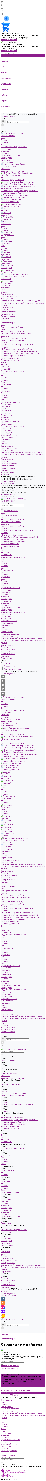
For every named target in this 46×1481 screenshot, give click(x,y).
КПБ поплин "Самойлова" (12, 535)
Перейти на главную (10, 1366)
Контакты (5, 470)
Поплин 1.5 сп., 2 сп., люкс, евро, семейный (19, 191)
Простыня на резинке (10, 402)
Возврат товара (8, 316)
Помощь (4, 461)
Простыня (5, 391)
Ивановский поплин (10, 358)
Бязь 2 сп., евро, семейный (12, 171)
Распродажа (6, 424)
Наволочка (6, 373)
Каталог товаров (8, 323)
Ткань (3, 362)
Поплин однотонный (10, 360)
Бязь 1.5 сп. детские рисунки (13, 338)
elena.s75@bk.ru (8, 116)
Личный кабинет (8, 1296)
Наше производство (10, 296)
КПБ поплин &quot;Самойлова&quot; (17, 349)
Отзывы (4, 292)
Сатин (3, 382)
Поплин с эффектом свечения (14, 356)
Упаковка (5, 417)
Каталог (4, 1420)
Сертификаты (7, 294)
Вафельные (6, 411)
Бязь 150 (4, 364)
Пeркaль (4, 342)
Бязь (3, 226)
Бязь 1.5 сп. (5, 169)
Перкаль (4, 228)
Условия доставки (9, 312)
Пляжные (5, 409)
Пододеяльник (7, 384)
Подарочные (6, 415)
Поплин (4, 230)
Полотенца (6, 404)
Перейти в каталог (9, 40)
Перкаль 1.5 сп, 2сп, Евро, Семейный (17, 345)
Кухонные (5, 406)
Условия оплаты (8, 314)
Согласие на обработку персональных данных (21, 301)
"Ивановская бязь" (9, 515)
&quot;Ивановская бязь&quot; (14, 327)
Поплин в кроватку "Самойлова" (15, 193)
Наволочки (6, 279)
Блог (3, 290)
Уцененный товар (9, 435)
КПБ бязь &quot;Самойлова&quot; (16, 334)
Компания (5, 439)
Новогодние (6, 285)
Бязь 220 (5, 367)
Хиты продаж (7, 437)
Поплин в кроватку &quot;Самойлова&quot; (20, 353)
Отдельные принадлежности (14, 371)
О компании (6, 1400)
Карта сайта (6, 1457)
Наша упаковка (8, 298)
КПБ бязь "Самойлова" (11, 522)
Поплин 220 (6, 369)
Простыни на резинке (10, 422)
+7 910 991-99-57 (8, 1291)
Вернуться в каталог (10, 1368)
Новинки (5, 420)
